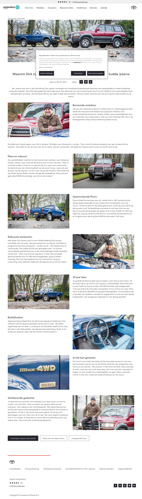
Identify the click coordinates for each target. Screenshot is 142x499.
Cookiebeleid (15, 468)
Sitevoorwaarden (106, 468)
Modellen (40, 7)
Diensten (93, 7)
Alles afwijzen (78, 73)
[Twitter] (86, 82)
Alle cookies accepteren (95, 73)
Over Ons (29, 7)
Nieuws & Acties (66, 7)
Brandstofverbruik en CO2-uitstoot (80, 468)
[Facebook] (81, 82)
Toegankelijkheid (125, 468)
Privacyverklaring (32, 468)
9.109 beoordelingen (80, 2)
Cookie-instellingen (46, 73)
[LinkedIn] (90, 82)
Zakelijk (104, 7)
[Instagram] (120, 485)
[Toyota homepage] (133, 7)
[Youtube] (129, 485)
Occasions (52, 7)
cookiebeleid (77, 62)
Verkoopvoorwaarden (52, 468)
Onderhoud (81, 7)
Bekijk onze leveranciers (46, 67)
